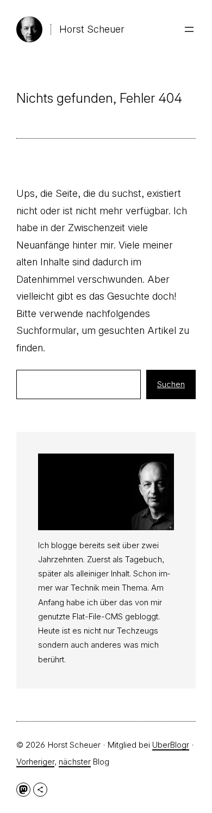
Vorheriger (35, 761)
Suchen (171, 384)
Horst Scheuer (91, 29)
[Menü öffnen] (189, 29)
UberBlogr (170, 745)
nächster (75, 761)
